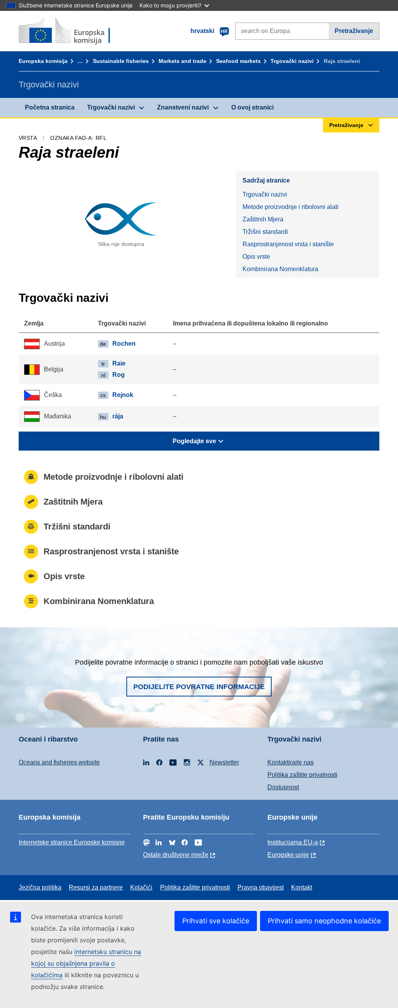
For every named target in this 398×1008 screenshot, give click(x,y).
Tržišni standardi (265, 231)
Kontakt (301, 887)
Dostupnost (283, 787)
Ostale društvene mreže (175, 854)
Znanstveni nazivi (183, 107)
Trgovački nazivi (292, 61)
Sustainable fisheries (121, 61)
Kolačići (141, 887)
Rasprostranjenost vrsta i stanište (288, 244)
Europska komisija (43, 61)
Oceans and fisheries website (59, 762)
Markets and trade (182, 61)
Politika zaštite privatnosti (302, 774)
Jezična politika (40, 887)
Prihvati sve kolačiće (215, 921)
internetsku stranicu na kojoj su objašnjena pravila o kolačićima (86, 963)
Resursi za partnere (96, 887)
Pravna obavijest (260, 887)
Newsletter (224, 762)
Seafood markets (238, 61)
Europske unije (288, 854)
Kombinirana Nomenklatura (280, 269)
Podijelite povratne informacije (199, 687)
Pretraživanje (354, 31)
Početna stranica (50, 107)
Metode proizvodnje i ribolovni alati (291, 207)
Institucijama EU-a (292, 842)
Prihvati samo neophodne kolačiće (324, 921)
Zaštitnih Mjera (263, 219)
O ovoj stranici (252, 107)
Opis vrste (256, 256)
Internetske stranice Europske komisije (72, 842)
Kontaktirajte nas (290, 762)
